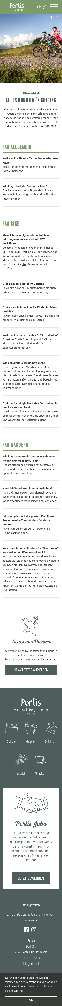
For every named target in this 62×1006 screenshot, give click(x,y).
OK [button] (31, 999)
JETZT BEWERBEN (31, 878)
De (51, 17)
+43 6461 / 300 (31, 957)
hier (22, 990)
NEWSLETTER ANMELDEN (31, 669)
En (57, 17)
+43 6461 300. (47, 126)
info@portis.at (48, 122)
